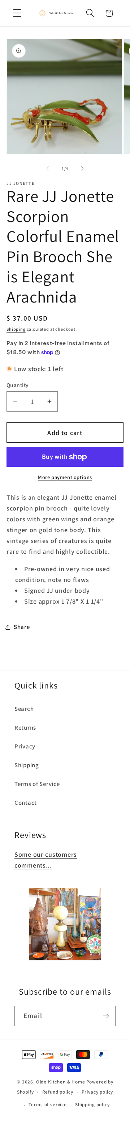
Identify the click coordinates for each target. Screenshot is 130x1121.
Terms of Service (37, 784)
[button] (17, 13)
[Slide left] (48, 169)
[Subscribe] (105, 1016)
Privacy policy (97, 1092)
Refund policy (57, 1092)
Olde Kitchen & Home (60, 1082)
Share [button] (22, 627)
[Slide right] (82, 169)
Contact (25, 803)
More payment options (65, 477)
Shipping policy (92, 1105)
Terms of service (47, 1105)
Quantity (17, 384)
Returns (25, 727)
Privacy (24, 746)
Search (24, 709)
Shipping (16, 329)
